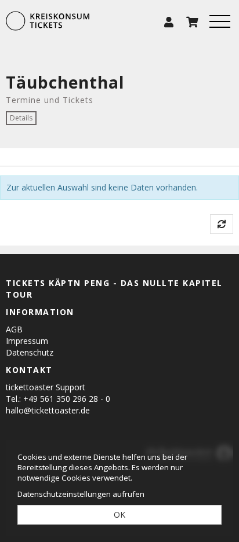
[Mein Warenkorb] (192, 22)
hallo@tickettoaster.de (48, 410)
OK (119, 514)
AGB (14, 329)
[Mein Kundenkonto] (169, 22)
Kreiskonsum (47, 20)
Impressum (27, 340)
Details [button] (21, 118)
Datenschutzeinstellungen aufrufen (80, 494)
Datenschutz (29, 352)
